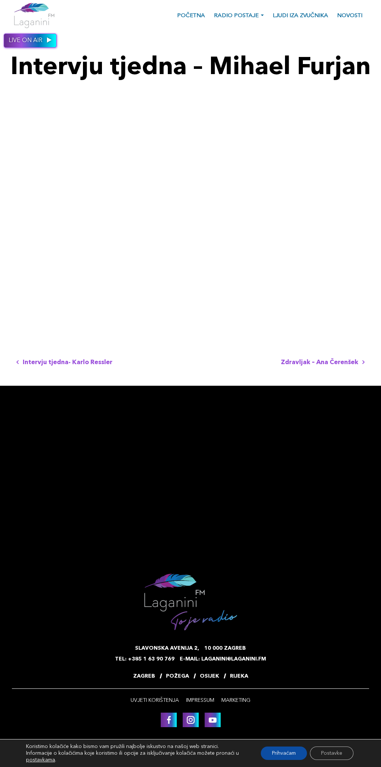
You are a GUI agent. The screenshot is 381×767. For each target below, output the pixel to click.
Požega (177, 676)
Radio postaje (236, 16)
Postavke (331, 753)
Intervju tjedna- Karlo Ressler (66, 362)
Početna (191, 16)
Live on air (26, 41)
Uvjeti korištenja (155, 700)
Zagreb (144, 676)
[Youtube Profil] (213, 720)
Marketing (235, 700)
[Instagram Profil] (191, 720)
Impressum (200, 700)
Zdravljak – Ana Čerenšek (320, 362)
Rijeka (239, 676)
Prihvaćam (284, 753)
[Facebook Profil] (169, 720)
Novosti (349, 16)
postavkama (40, 760)
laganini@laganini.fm (233, 659)
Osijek (209, 676)
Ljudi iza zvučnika (300, 16)
